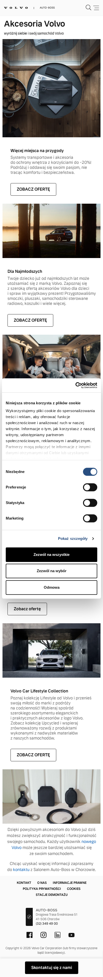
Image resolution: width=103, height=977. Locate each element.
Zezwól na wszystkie (52, 554)
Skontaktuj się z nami (51, 967)
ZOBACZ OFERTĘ (33, 189)
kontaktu (21, 869)
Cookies (73, 889)
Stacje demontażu (52, 895)
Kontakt (24, 883)
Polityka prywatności (42, 889)
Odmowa (52, 587)
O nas (42, 883)
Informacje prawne (69, 883)
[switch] (90, 487)
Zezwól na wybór (51, 571)
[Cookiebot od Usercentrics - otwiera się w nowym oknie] (75, 385)
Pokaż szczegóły (73, 538)
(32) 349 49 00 (47, 924)
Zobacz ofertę (27, 609)
